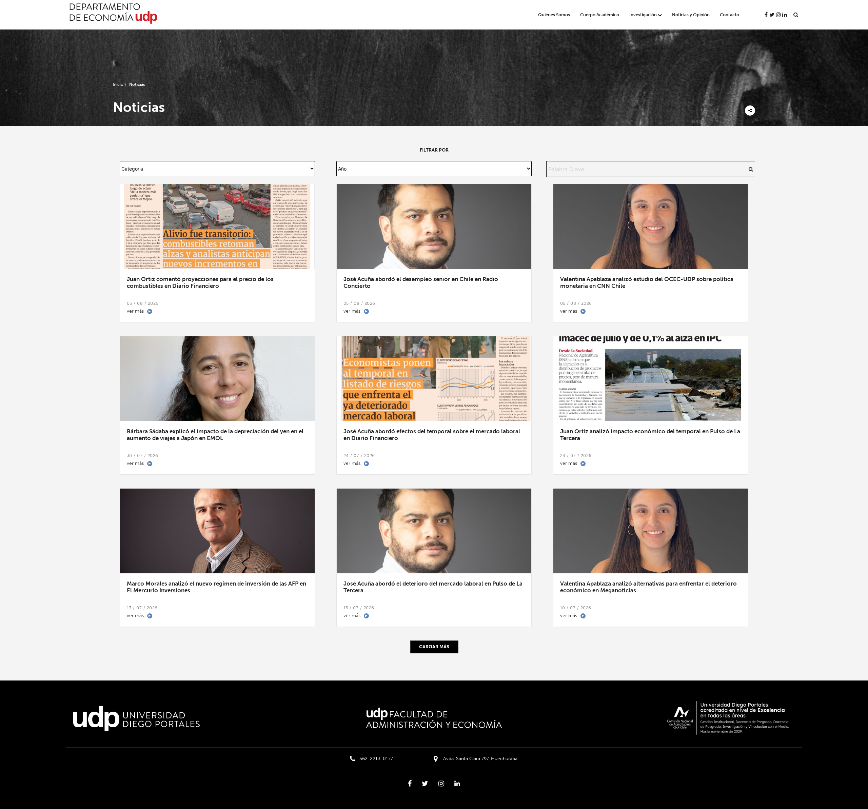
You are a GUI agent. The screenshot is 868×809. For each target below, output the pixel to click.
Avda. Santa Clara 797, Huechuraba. (480, 759)
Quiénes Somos (554, 14)
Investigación (643, 14)
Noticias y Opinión (691, 14)
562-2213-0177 (376, 759)
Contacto (729, 14)
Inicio (118, 84)
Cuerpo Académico (599, 14)
